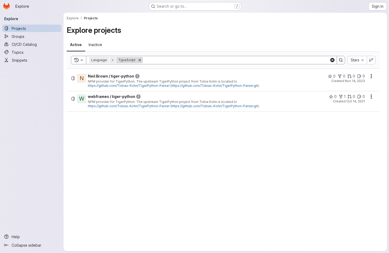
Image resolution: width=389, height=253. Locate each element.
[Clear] (332, 60)
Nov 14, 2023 (355, 81)
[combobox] (357, 60)
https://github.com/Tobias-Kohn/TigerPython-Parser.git (214, 86)
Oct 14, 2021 (355, 101)
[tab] (76, 44)
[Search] (341, 60)
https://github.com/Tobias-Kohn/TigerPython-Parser (129, 86)
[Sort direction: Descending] (371, 60)
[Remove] (140, 60)
